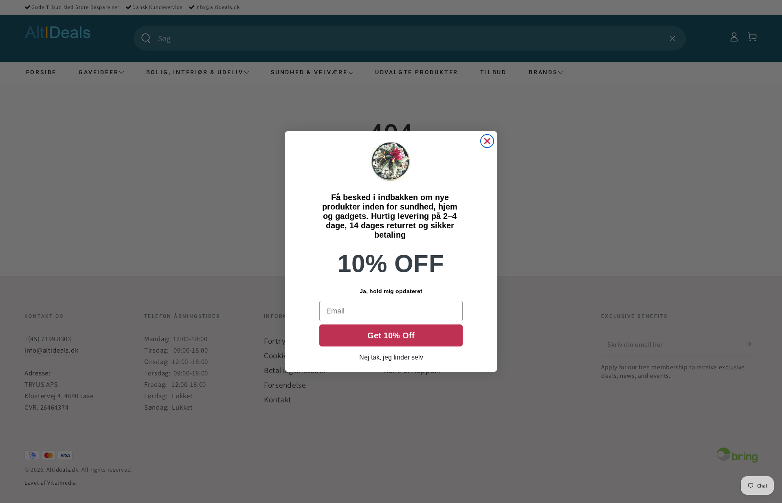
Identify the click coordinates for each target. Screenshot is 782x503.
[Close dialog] (487, 141)
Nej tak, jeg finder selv (391, 357)
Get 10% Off (391, 335)
